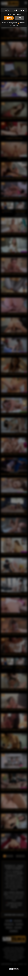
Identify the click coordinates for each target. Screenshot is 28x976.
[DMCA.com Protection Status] (14, 968)
